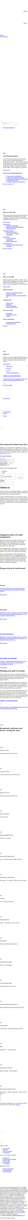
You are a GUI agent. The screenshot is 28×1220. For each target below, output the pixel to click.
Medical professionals (11, 241)
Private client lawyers (11, 232)
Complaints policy (7, 1170)
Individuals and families (12, 225)
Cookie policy (6, 1162)
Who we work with (8, 184)
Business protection (11, 323)
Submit (2, 480)
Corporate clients (7, 243)
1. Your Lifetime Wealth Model (13, 176)
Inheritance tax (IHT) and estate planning (16, 295)
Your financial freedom (9, 127)
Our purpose (9, 366)
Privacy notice (6, 1160)
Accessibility (6, 1163)
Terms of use (6, 1157)
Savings (8, 316)
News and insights (7, 385)
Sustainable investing (11, 314)
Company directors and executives (14, 244)
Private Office (9, 303)
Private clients (6, 224)
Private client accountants (12, 233)
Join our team (6, 1148)
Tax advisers (9, 235)
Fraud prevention (7, 1171)
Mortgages (8, 304)
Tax (7, 297)
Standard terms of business (9, 1159)
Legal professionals (11, 238)
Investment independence (12, 372)
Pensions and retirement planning (14, 292)
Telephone (4, 471)
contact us (18, 1104)
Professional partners (8, 230)
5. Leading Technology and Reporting (15, 181)
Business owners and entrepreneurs (14, 227)
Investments (9, 313)
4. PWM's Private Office (12, 180)
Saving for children (11, 294)
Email (3, 472)
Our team (8, 368)
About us (5, 326)
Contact (5, 413)
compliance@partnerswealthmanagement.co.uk (13, 1215)
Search (25, 11)
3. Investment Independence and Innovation (17, 179)
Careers (8, 370)
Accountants (9, 240)
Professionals (6, 237)
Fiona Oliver (15, 548)
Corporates (9, 246)
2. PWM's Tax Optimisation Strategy (15, 177)
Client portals (6, 1152)
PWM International (11, 228)
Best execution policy (8, 1168)
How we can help (7, 248)
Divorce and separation (12, 307)
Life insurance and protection (13, 322)
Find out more (6, 170)
